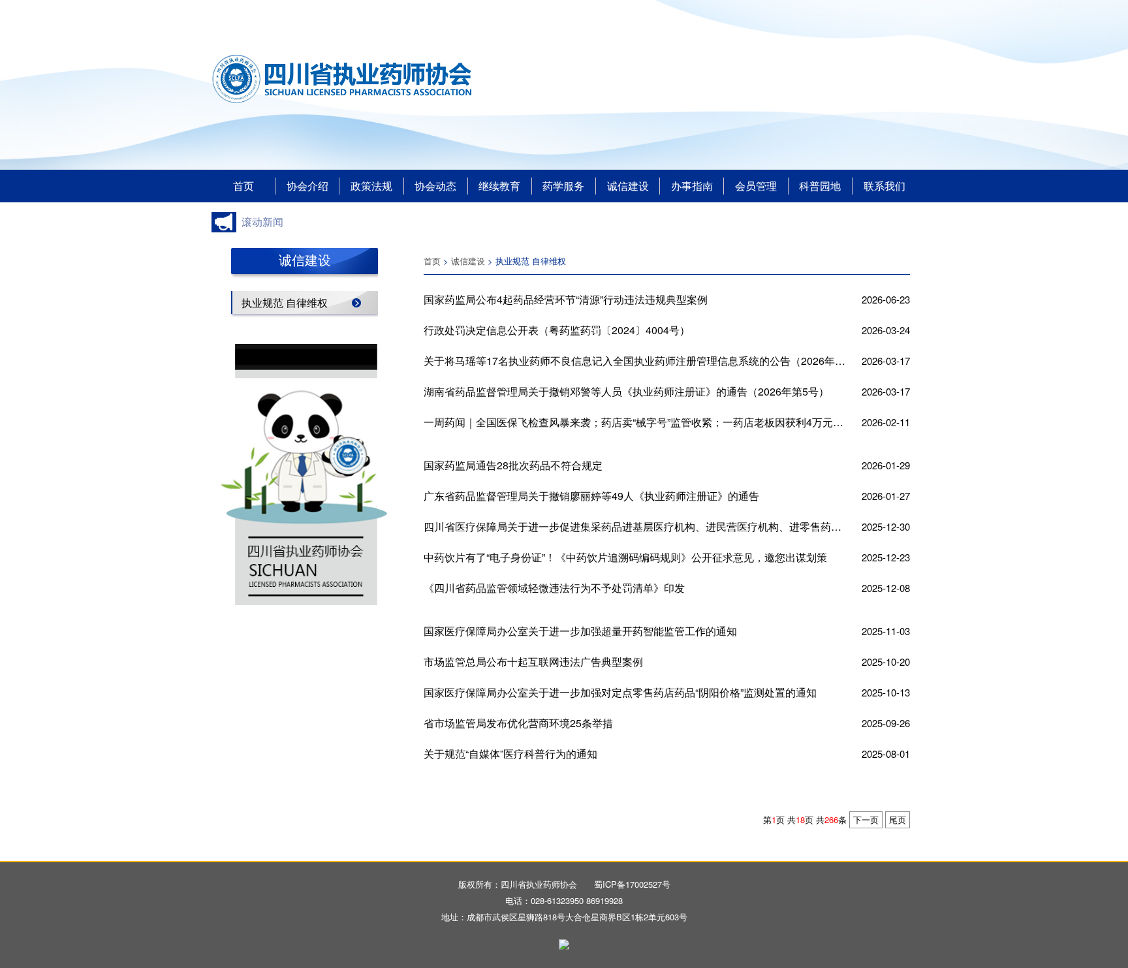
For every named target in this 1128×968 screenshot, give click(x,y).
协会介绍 (307, 185)
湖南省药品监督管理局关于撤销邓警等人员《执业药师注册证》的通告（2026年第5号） (626, 391)
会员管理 (756, 185)
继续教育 (499, 185)
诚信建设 (628, 185)
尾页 (897, 819)
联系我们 (884, 185)
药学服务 (563, 185)
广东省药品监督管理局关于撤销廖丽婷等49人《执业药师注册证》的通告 (591, 495)
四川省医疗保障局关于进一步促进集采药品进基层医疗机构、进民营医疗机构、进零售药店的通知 (634, 526)
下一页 (866, 819)
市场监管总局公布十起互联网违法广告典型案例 (533, 661)
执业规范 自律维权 (285, 302)
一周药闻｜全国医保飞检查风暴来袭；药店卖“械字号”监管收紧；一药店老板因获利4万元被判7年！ (634, 421)
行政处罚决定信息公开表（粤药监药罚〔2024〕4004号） (557, 329)
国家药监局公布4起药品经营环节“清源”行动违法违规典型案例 (566, 299)
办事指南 (692, 185)
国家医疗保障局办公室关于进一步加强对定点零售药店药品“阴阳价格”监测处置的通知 (620, 692)
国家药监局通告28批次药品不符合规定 (513, 465)
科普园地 (820, 185)
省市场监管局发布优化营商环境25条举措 (518, 722)
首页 (243, 185)
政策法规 (371, 185)
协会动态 (435, 185)
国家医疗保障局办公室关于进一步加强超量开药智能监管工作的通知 (580, 630)
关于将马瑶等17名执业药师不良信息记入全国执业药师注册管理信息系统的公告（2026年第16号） (634, 360)
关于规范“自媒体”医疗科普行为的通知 (510, 753)
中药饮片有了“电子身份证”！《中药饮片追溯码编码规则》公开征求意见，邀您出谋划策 (625, 557)
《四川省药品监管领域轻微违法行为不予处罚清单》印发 (554, 587)
